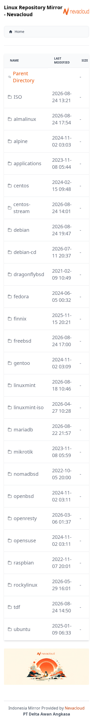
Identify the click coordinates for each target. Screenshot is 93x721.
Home (19, 31)
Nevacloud (75, 708)
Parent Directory (23, 77)
